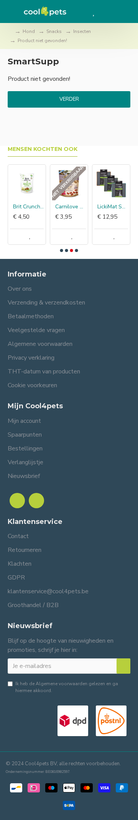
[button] (61, 250)
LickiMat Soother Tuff (112, 206)
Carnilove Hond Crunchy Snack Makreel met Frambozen (70, 206)
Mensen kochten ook (42, 149)
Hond (29, 31)
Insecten (82, 31)
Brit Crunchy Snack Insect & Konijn (28, 206)
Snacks (54, 31)
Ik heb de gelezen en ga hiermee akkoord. (66, 687)
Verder (69, 99)
